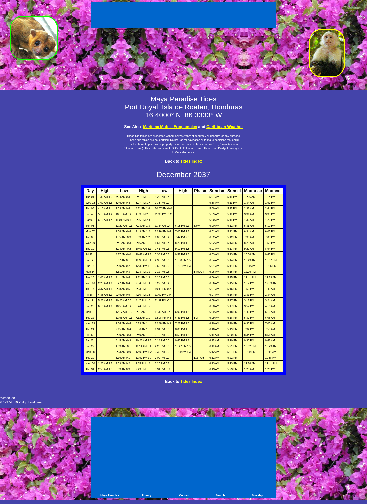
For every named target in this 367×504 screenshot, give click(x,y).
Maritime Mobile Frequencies (170, 127)
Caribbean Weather (224, 127)
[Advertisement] (184, 14)
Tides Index (191, 161)
